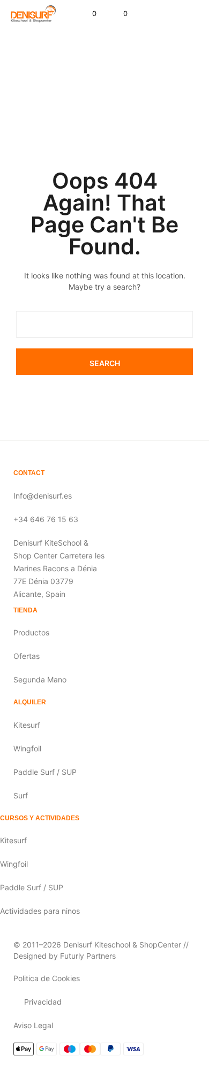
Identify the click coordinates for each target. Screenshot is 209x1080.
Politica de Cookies (46, 978)
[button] (87, 14)
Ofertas (26, 656)
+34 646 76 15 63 (45, 519)
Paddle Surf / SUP (45, 771)
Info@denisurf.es (42, 495)
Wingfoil (27, 748)
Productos (31, 632)
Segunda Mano (39, 679)
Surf (20, 795)
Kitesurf (26, 724)
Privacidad (43, 1001)
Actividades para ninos (40, 910)
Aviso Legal (33, 1025)
